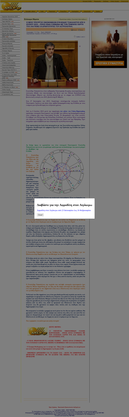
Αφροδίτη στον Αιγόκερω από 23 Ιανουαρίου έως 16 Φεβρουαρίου (64, 210)
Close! (40, 215)
